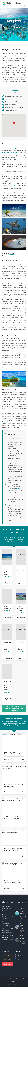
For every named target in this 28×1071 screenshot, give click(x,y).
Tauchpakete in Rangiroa (21, 568)
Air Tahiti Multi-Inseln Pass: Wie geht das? (23, 925)
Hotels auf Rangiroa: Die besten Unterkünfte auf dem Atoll (13, 849)
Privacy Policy (21, 980)
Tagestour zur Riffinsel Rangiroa (20, 608)
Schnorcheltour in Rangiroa (8, 607)
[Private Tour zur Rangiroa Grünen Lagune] (7, 632)
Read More (6, 759)
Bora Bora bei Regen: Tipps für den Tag (22, 938)
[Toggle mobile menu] (25, 6)
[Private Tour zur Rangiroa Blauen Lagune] (7, 671)
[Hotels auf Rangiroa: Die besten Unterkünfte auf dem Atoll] (14, 837)
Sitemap (14, 981)
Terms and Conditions (13, 980)
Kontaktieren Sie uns (9, 422)
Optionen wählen (6, 582)
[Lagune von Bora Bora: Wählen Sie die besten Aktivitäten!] (17, 913)
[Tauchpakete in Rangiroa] (21, 557)
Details (10, 582)
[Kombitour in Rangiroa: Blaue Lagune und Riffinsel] (21, 632)
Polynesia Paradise (16, 978)
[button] (14, 124)
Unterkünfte (14, 185)
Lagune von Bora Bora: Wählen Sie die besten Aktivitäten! (23, 912)
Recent (23, 902)
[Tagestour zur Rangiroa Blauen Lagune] (7, 557)
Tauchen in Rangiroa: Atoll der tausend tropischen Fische (13, 882)
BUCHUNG (4, 907)
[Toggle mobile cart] (21, 6)
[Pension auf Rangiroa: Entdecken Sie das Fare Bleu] (14, 741)
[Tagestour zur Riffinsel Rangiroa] (21, 596)
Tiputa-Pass (22, 263)
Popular (17, 902)
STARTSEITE (5, 905)
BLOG (8, 908)
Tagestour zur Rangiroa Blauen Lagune (7, 571)
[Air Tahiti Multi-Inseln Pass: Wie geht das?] (17, 927)
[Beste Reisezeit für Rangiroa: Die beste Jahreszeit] (14, 773)
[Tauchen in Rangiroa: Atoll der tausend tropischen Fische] (14, 870)
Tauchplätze (16, 149)
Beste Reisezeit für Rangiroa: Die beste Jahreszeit (13, 785)
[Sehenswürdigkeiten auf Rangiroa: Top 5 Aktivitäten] (14, 805)
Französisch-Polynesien (9, 152)
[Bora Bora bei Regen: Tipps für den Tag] (17, 940)
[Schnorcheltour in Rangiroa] (7, 596)
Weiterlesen (6, 658)
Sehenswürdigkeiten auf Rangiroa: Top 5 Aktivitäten (12, 817)
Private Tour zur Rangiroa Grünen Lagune (7, 646)
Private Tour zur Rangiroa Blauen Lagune (7, 685)
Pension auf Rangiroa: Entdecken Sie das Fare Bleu (12, 753)
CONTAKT (5, 910)
